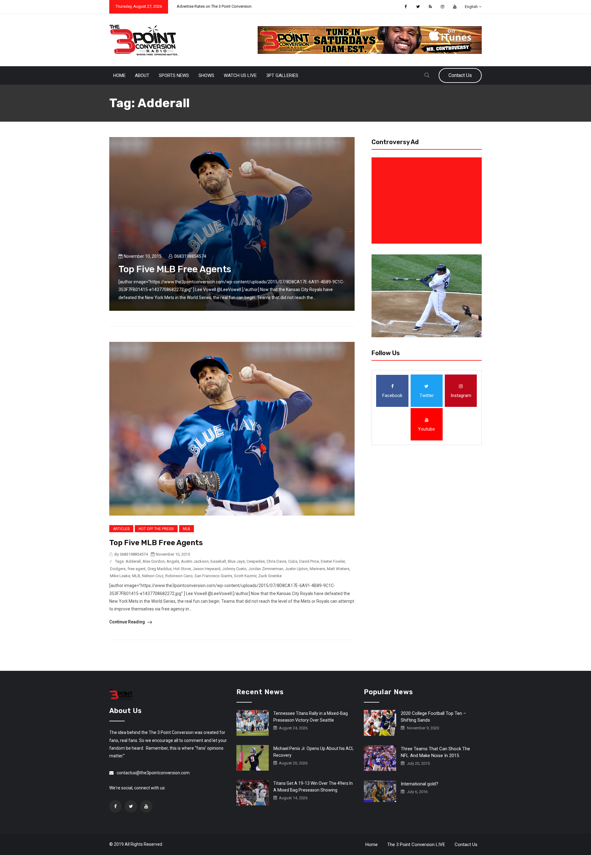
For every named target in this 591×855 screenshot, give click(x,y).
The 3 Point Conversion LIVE (416, 844)
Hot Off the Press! (156, 529)
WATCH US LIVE (240, 75)
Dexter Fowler (333, 561)
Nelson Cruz (152, 575)
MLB (186, 529)
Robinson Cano (179, 575)
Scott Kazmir (245, 575)
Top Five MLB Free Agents (175, 269)
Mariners (317, 568)
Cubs (292, 561)
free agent (136, 568)
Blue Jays (236, 561)
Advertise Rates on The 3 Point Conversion (214, 6)
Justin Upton (296, 568)
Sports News (174, 75)
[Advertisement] (428, 200)
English (471, 6)
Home (119, 75)
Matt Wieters (338, 568)
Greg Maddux (159, 568)
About (142, 75)
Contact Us (460, 75)
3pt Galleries (282, 75)
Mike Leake (120, 575)
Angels (173, 561)
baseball (218, 561)
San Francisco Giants (213, 575)
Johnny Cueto (234, 568)
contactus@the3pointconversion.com (153, 772)
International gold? (419, 784)
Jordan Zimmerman (265, 568)
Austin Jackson (195, 561)
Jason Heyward (206, 568)
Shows (206, 75)
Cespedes (256, 561)
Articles (121, 529)
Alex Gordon (154, 561)
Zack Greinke (270, 575)
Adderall (133, 561)
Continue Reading (127, 621)
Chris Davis (276, 561)
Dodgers (118, 568)
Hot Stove (182, 568)
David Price (309, 561)
